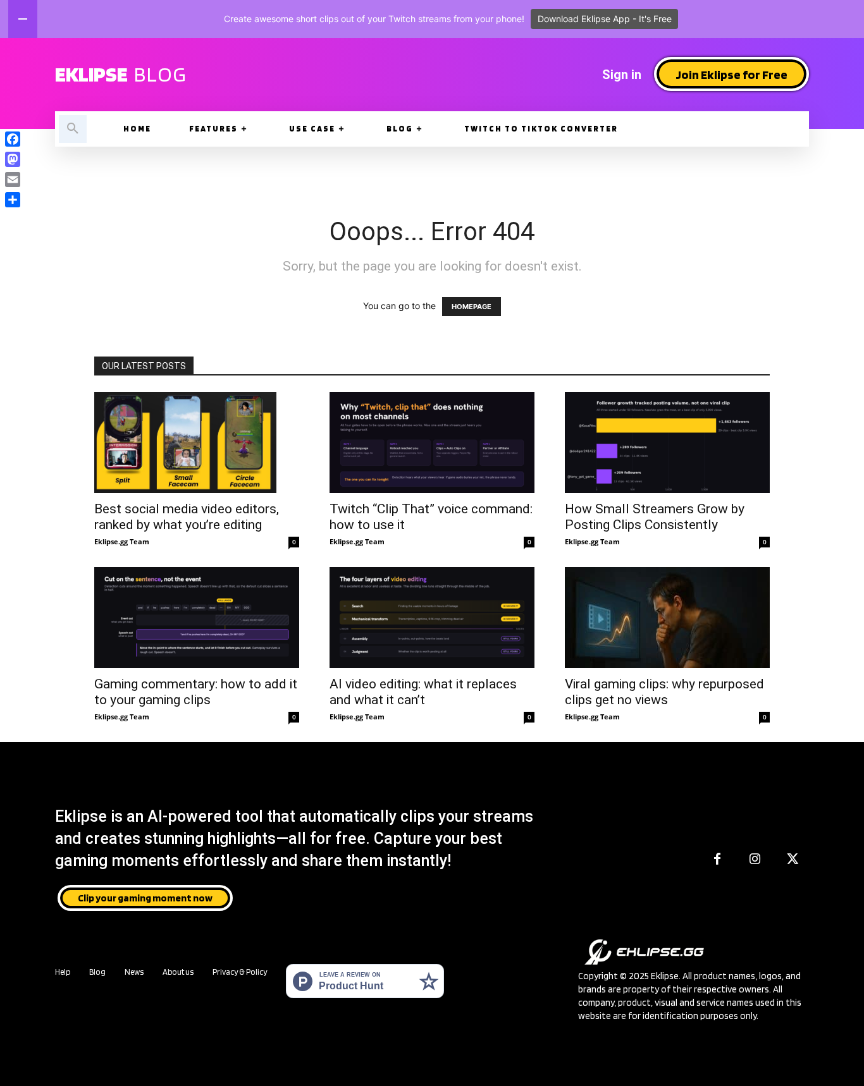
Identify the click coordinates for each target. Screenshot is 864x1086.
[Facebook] (717, 860)
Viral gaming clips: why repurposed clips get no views (664, 691)
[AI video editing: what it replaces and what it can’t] (432, 617)
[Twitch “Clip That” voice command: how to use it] (432, 442)
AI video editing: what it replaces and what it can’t (423, 691)
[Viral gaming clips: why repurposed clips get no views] (667, 617)
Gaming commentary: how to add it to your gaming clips (195, 691)
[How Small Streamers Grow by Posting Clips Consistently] (667, 442)
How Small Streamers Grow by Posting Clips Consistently (654, 516)
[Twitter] (793, 860)
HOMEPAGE (471, 306)
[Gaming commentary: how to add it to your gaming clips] (196, 617)
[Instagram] (755, 860)
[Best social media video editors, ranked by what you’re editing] (196, 442)
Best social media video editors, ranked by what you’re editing (186, 516)
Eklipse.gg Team (121, 541)
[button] (73, 129)
